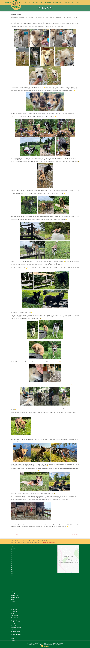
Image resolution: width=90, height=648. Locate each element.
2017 (12, 569)
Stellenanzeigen (14, 617)
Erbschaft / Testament (16, 627)
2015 (12, 573)
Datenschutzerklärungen (68, 562)
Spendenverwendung (16, 631)
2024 (12, 561)
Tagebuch (67, 2)
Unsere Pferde (14, 605)
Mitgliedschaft (14, 625)
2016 (12, 571)
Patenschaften (14, 623)
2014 (12, 575)
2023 (12, 559)
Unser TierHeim (39, 2)
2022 (12, 557)
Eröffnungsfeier (14, 611)
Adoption (13, 601)
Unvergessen (14, 603)
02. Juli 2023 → (75, 534)
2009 (12, 585)
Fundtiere (13, 599)
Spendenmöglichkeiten (16, 621)
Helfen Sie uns (48, 2)
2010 (12, 583)
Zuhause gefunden (15, 597)
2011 (12, 581)
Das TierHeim (14, 609)
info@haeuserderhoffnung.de (48, 542)
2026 (12, 555)
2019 (12, 549)
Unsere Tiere (31, 2)
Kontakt (77, 2)
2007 (12, 588)
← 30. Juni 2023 (14, 534)
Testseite (13, 591)
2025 (12, 563)
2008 (12, 587)
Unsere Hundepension (58, 2)
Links (73, 2)
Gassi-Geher (13, 629)
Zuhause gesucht (14, 595)
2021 (12, 553)
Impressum (13, 640)
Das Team (13, 613)
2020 (12, 551)
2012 (12, 579)
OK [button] (41, 646)
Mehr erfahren (46, 646)
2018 (12, 567)
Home (25, 2)
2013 (12, 577)
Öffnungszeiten (14, 615)
